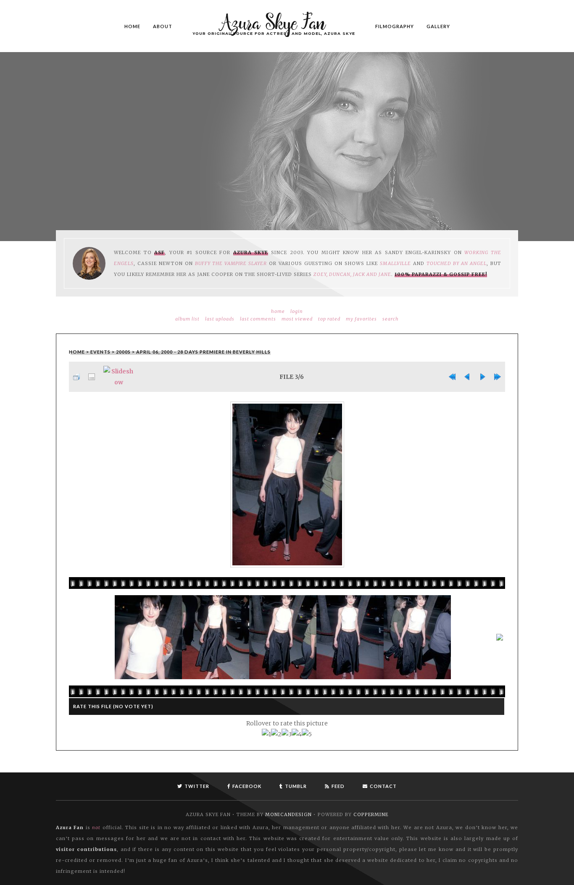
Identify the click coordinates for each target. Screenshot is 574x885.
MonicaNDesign (288, 814)
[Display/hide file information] (91, 376)
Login (296, 311)
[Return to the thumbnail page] (76, 376)
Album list (187, 319)
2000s (123, 352)
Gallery (438, 26)
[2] (276, 734)
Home (132, 26)
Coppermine (370, 814)
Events (100, 352)
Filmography (394, 26)
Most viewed (297, 319)
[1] (266, 734)
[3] (287, 734)
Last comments (258, 319)
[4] (297, 734)
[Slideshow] (118, 377)
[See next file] (482, 376)
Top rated (329, 319)
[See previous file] (467, 376)
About (162, 26)
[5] (307, 734)
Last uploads (219, 319)
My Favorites (361, 319)
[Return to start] (452, 376)
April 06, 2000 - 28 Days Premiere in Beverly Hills (203, 352)
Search (390, 319)
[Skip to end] (497, 376)
